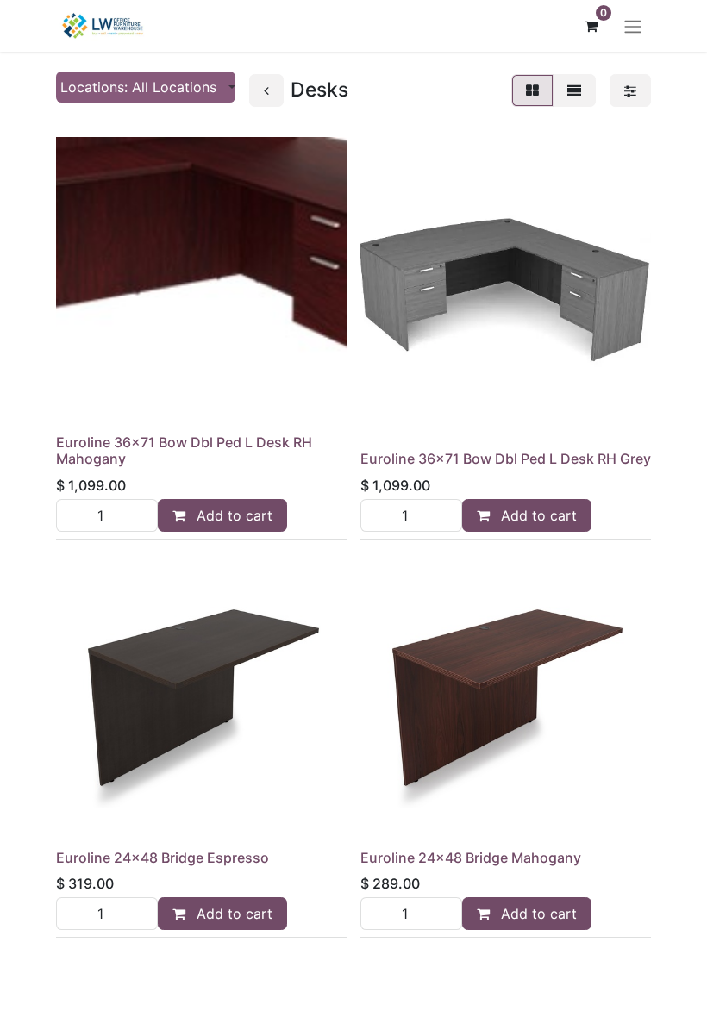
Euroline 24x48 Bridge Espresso (162, 857)
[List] (574, 90)
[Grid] (532, 90)
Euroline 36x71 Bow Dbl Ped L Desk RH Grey (505, 458)
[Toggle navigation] (633, 26)
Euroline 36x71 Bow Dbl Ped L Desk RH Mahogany (184, 450)
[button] (145, 87)
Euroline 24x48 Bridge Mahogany (470, 857)
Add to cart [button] (232, 515)
